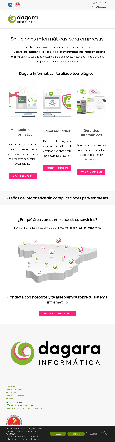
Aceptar (58, 433)
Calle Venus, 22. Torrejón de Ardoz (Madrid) (24, 408)
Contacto (9, 398)
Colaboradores (12, 392)
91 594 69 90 (101, 2)
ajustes (37, 439)
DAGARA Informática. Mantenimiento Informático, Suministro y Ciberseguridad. (23, 19)
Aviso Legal (10, 386)
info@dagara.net (99, 7)
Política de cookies (13, 389)
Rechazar (76, 433)
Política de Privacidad (15, 395)
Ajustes (93, 433)
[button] (106, 16)
